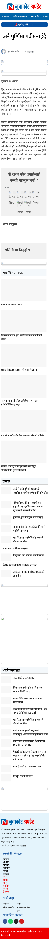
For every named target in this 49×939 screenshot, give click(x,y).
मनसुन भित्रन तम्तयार (23, 776)
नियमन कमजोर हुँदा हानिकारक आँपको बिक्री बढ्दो (21, 337)
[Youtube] (21, 921)
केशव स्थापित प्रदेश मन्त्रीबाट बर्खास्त (20, 565)
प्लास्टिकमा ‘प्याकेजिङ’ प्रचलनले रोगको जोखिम (22, 435)
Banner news (4, 299)
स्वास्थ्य (6, 865)
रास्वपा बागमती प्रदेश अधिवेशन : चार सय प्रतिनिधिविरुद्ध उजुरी (19, 403)
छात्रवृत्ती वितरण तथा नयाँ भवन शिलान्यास (20, 370)
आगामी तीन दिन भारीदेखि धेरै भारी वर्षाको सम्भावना (29, 529)
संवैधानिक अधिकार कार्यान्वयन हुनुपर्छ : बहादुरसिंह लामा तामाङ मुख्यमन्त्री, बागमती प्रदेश (28, 507)
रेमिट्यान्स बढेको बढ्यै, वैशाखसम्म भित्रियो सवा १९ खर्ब (29, 743)
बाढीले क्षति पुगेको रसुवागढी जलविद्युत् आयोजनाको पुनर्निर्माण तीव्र (18, 468)
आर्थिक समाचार (20, 16)
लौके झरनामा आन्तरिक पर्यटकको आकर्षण (28, 574)
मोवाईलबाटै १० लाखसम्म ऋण (27, 766)
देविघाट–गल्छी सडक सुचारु (16, 548)
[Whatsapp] (10, 921)
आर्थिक (6, 862)
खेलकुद (6, 874)
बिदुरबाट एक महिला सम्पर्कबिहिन (28, 555)
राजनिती (35, 16)
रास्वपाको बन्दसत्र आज (11, 304)
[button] (3, 231)
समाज (5, 871)
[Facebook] (5, 921)
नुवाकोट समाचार (4, 430)
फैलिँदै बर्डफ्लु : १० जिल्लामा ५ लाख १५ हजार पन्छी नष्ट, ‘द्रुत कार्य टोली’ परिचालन (29, 756)
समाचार (5, 16)
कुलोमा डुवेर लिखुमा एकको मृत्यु (28, 517)
